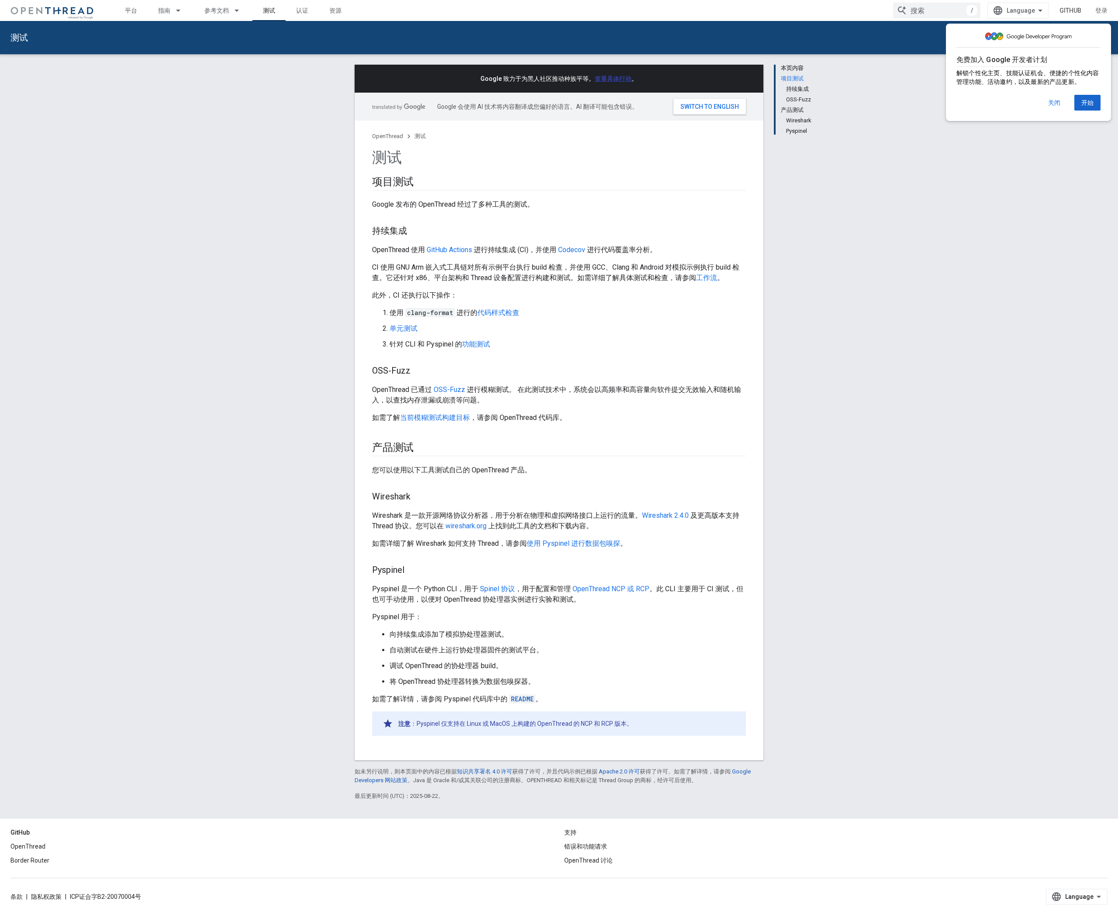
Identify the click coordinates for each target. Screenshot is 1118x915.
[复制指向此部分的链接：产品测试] (422, 448)
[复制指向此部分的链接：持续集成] (415, 231)
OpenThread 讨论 (588, 860)
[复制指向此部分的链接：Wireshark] (419, 497)
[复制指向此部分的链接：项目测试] (422, 182)
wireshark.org (466, 526)
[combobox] (936, 10)
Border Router (29, 860)
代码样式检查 (498, 312)
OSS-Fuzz (449, 389)
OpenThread (387, 136)
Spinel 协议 (497, 589)
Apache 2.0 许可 (619, 771)
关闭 (1054, 102)
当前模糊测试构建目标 (435, 417)
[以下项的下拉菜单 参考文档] (240, 10)
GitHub (1070, 10)
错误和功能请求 (585, 846)
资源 (335, 10)
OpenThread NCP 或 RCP (611, 589)
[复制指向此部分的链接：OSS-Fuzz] (419, 371)
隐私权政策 (46, 896)
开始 (1087, 102)
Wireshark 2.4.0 (665, 515)
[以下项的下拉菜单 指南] (182, 10)
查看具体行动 (613, 78)
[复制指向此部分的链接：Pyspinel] (413, 570)
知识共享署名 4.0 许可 (484, 771)
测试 (269, 10)
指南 (164, 10)
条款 (16, 896)
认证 (302, 10)
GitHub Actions (449, 250)
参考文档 (216, 10)
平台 (131, 10)
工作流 (706, 278)
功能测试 (476, 344)
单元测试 (404, 328)
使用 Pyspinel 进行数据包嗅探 (573, 543)
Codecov (571, 250)
